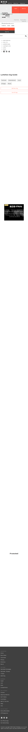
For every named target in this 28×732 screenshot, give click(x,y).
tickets (2, 673)
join (2, 683)
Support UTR (7, 46)
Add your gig (6, 40)
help (2, 685)
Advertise (16, 3)
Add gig (4, 3)
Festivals (3, 80)
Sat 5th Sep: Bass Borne (14, 216)
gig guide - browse (5, 671)
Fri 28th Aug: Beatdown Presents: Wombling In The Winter (14, 211)
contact (3, 692)
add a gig (3, 675)
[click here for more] (14, 60)
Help (3, 4)
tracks (24, 21)
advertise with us (5, 694)
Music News (6, 16)
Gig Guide (6, 14)
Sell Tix (10, 3)
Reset (9, 83)
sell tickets (4, 697)
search (8, 10)
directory (3, 662)
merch (2, 664)
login (2, 680)
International (12, 80)
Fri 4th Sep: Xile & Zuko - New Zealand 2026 (14, 215)
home (2, 653)
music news (3, 655)
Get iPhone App (5, 720)
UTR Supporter (4, 713)
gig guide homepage (6, 669)
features (23, 20)
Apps (4, 48)
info (2, 705)
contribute (3, 699)
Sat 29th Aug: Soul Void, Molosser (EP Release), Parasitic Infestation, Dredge (14, 213)
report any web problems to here (17, 728)
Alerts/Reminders (5, 710)
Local (19, 80)
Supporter (22, 3)
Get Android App (5, 722)
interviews (3, 657)
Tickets (5, 13)
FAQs (2, 703)
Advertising (6, 44)
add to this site (5, 701)
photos (2, 659)
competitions (4, 687)
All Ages (3, 83)
